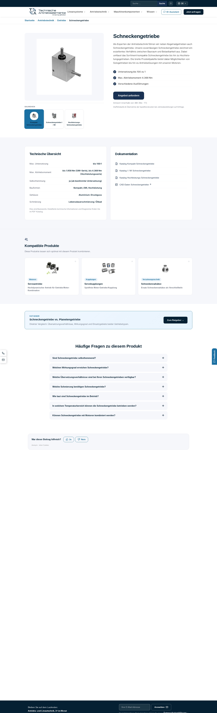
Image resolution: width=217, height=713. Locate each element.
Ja (70, 439)
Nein (83, 439)
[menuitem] (76, 12)
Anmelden (159, 707)
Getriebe (61, 20)
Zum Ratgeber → (175, 320)
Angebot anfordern (128, 95)
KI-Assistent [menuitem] (173, 12)
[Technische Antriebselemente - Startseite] (47, 12)
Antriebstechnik (46, 20)
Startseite (30, 20)
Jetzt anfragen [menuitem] (193, 12)
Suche (162, 3)
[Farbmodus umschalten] (171, 3)
